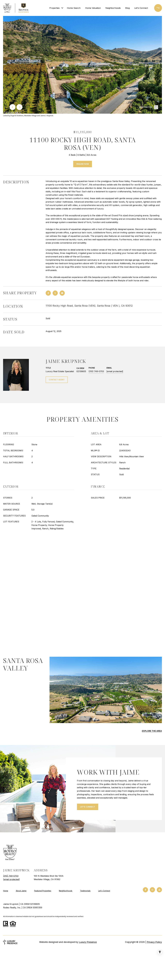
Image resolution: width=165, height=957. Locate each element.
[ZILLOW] (159, 889)
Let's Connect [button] (87, 807)
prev (12, 107)
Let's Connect (104, 891)
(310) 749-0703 (96, 371)
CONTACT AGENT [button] (57, 380)
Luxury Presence (88, 942)
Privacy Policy (154, 942)
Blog (127, 8)
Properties (54, 8)
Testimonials (85, 891)
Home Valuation (93, 8)
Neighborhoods (113, 8)
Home (5, 891)
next (19, 107)
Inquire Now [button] (82, 164)
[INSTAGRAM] (152, 889)
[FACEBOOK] (145, 889)
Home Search (74, 8)
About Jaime (21, 891)
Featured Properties (42, 891)
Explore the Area (152, 731)
